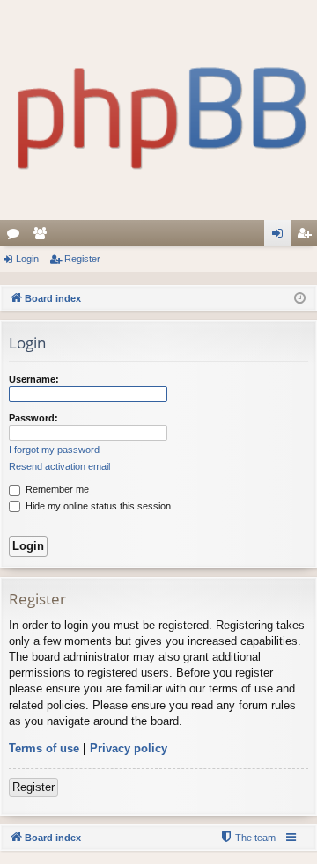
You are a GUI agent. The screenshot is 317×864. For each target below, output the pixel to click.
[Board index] (158, 110)
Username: (34, 379)
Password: (33, 418)
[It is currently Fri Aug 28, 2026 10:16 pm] (300, 299)
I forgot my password (54, 449)
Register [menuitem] (307, 236)
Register (82, 258)
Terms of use (44, 748)
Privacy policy (128, 748)
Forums (16, 236)
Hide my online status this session (97, 506)
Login (27, 258)
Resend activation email (59, 466)
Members (43, 236)
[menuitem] (247, 837)
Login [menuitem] (281, 236)
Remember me (56, 489)
